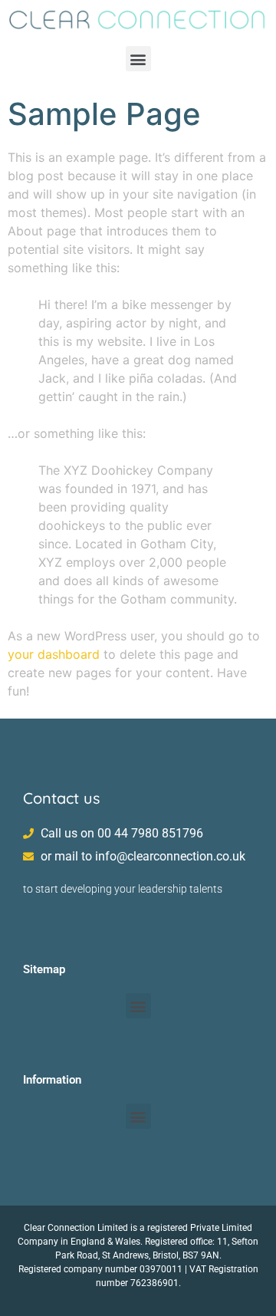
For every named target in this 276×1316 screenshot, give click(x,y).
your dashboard (54, 654)
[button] (138, 58)
